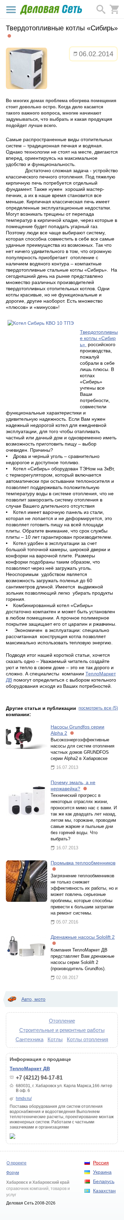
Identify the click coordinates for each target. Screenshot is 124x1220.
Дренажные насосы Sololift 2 (83, 937)
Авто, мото (33, 999)
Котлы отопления (87, 1039)
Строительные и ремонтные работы (62, 1030)
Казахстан (104, 1190)
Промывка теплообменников (83, 863)
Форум (12, 1172)
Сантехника (29, 1039)
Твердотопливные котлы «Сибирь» (99, 338)
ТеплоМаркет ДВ (30, 1068)
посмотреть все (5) (98, 708)
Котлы (55, 1039)
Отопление (62, 1021)
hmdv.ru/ (24, 1098)
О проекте (17, 1163)
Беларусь (103, 1181)
